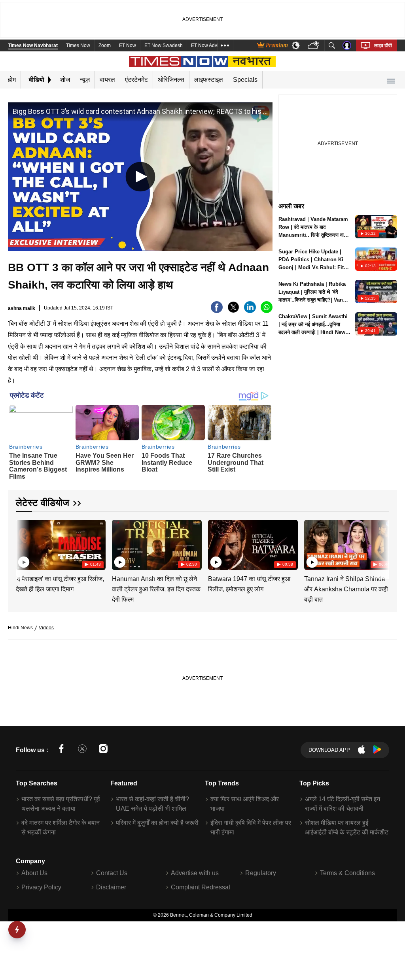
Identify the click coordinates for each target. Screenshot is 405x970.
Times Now (78, 45)
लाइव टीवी (383, 45)
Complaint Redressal (200, 887)
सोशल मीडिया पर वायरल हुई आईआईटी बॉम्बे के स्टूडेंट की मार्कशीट (346, 827)
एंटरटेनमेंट (136, 79)
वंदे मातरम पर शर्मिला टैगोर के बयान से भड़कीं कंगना (60, 827)
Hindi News (20, 627)
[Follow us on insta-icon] (103, 750)
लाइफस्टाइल (208, 79)
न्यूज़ (85, 79)
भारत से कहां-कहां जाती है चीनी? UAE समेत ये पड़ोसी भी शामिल (152, 804)
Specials (245, 79)
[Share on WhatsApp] (267, 311)
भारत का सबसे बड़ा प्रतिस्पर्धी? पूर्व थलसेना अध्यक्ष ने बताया (60, 804)
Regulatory (260, 873)
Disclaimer (111, 887)
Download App (329, 750)
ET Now (127, 45)
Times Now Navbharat (33, 45)
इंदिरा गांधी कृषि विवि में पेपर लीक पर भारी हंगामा (250, 827)
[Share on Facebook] (217, 311)
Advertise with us (195, 873)
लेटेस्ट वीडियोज (42, 502)
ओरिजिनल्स (171, 79)
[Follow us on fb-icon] (61, 750)
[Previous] (22, 543)
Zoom (104, 45)
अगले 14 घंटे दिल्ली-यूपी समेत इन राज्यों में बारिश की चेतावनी (342, 804)
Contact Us (111, 873)
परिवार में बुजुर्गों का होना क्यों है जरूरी (157, 822)
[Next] (381, 543)
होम (12, 79)
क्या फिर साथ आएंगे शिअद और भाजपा (244, 804)
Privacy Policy (41, 887)
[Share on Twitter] (233, 311)
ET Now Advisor (208, 45)
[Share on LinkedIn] (250, 311)
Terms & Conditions (347, 873)
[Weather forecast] (314, 45)
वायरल (107, 79)
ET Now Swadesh (163, 45)
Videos (46, 627)
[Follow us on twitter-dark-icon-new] (82, 750)
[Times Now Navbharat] (202, 61)
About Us (34, 873)
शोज (65, 79)
